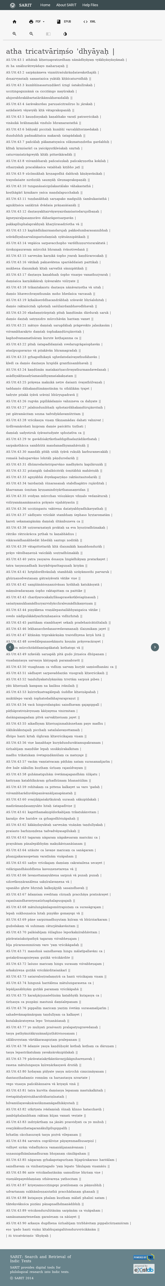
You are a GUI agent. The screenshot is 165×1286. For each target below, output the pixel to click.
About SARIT (66, 5)
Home (45, 5)
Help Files (90, 5)
